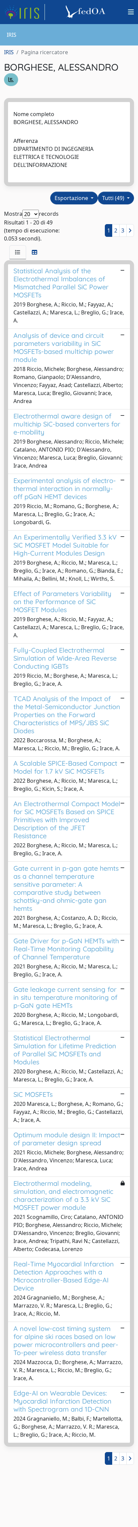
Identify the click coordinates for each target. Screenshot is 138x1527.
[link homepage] (24, 12)
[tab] (17, 252)
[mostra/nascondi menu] (131, 12)
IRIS (9, 52)
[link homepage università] (86, 12)
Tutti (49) (114, 198)
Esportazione (72, 198)
